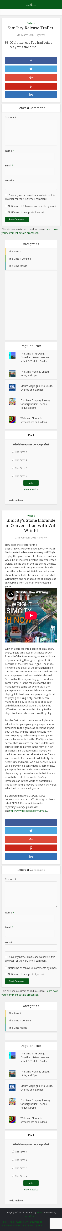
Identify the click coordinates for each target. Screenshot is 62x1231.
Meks (40, 1212)
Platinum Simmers (11, 1225)
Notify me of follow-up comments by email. (32, 206)
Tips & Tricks (8, 1221)
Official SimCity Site (32, 1225)
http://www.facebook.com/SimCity (28, 810)
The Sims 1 (21, 452)
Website (9, 180)
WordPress (31, 1216)
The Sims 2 (21, 460)
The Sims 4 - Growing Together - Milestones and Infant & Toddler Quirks (35, 357)
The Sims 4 (21, 476)
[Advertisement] (31, 306)
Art (26, 1221)
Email (9, 165)
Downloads (36, 1221)
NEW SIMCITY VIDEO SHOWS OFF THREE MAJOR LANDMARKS (29, 1210)
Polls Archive (16, 500)
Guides (20, 1221)
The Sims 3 (21, 468)
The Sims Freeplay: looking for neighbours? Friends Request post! (35, 404)
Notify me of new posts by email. (26, 212)
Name (9, 150)
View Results (31, 489)
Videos (31, 23)
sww (42, 34)
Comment (10, 117)
